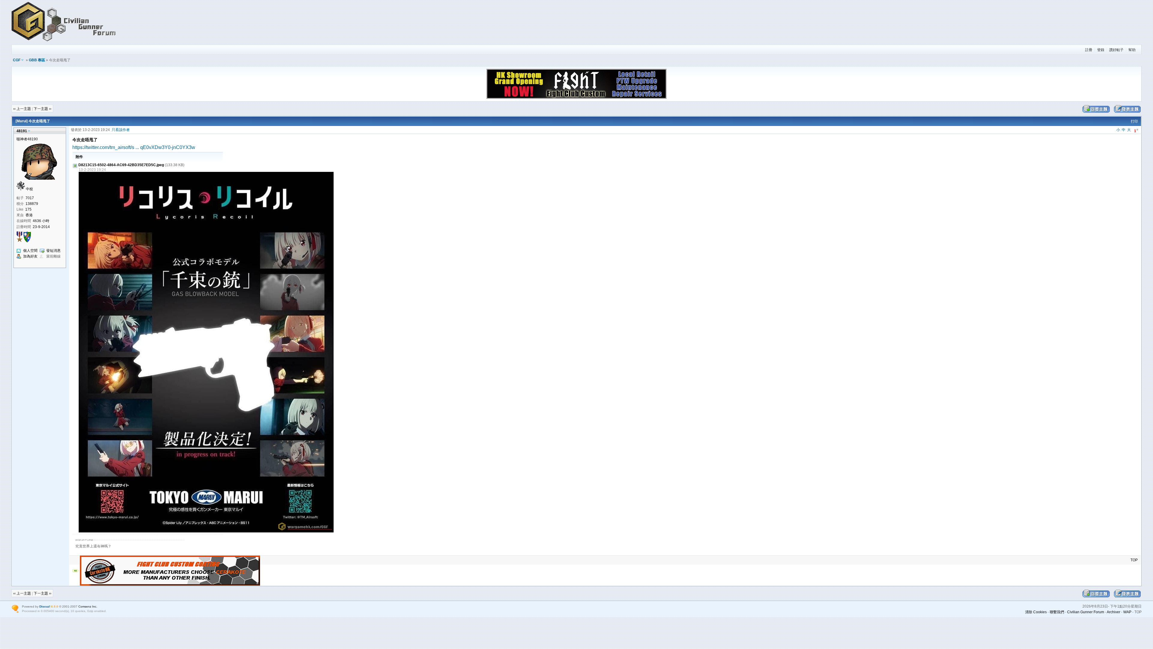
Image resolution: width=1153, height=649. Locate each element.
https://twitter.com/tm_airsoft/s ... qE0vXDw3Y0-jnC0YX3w (133, 147)
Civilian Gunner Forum (1085, 612)
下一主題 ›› (42, 109)
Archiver (1113, 612)
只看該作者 (121, 130)
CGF (16, 60)
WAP (1127, 612)
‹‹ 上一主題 (22, 109)
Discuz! (44, 606)
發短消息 (53, 250)
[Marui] (22, 121)
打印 (1134, 121)
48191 (22, 131)
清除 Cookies (1036, 612)
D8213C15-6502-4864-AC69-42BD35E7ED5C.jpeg (121, 165)
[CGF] (64, 42)
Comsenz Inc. (87, 606)
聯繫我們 (1057, 612)
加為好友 (30, 256)
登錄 (1100, 50)
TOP (1134, 560)
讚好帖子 (1116, 50)
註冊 (1088, 50)
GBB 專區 (37, 60)
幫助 (1132, 50)
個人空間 (30, 250)
